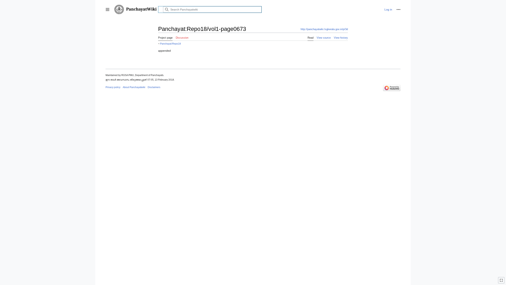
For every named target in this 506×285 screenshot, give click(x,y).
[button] (107, 9)
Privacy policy (113, 87)
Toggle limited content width (501, 281)
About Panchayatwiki (134, 87)
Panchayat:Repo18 (170, 43)
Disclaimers (154, 87)
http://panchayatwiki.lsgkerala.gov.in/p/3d (324, 29)
